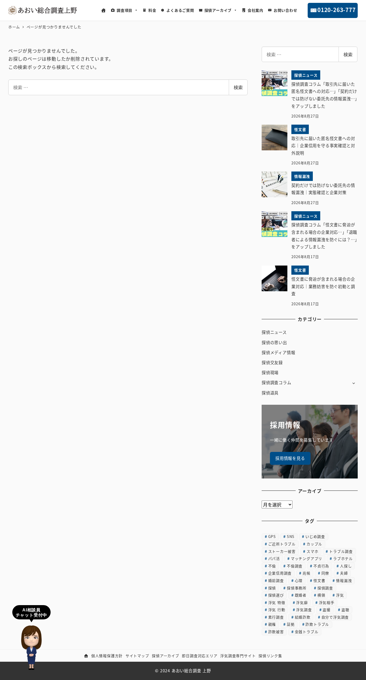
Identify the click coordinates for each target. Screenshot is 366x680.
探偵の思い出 (274, 342)
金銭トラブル (307, 631)
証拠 (291, 624)
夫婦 (344, 573)
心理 (299, 580)
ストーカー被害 (282, 551)
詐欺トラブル (317, 624)
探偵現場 (270, 372)
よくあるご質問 (180, 10)
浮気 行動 (276, 609)
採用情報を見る (290, 458)
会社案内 (255, 10)
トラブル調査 (341, 551)
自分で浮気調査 (335, 617)
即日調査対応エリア (199, 655)
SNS (291, 536)
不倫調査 (295, 566)
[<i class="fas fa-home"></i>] (104, 10)
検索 (238, 87)
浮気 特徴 (276, 602)
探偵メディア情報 (278, 352)
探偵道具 (270, 393)
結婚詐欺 (303, 617)
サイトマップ (137, 655)
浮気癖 (302, 602)
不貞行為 (321, 566)
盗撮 (327, 609)
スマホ (312, 551)
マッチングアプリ (306, 558)
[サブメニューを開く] (353, 383)
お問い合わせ (285, 10)
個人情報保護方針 (107, 655)
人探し (346, 566)
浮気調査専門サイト (238, 655)
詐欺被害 (276, 631)
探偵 (272, 588)
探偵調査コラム (276, 382)
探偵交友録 (272, 362)
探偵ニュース (274, 332)
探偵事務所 (297, 588)
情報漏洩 (344, 580)
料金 (152, 10)
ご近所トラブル (282, 544)
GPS (272, 536)
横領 (321, 595)
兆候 (307, 573)
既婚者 (301, 595)
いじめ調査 (315, 536)
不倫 (272, 566)
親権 (272, 624)
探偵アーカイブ (218, 10)
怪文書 (319, 580)
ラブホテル (343, 558)
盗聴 (345, 609)
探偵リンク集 (270, 655)
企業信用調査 (280, 573)
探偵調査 (325, 588)
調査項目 (124, 10)
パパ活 (274, 558)
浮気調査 (304, 609)
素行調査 (276, 617)
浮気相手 (327, 602)
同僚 (325, 573)
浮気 (340, 595)
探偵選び (276, 595)
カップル (314, 544)
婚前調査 (276, 580)
